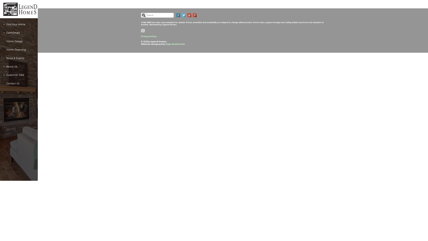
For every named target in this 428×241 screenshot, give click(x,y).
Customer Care (15, 74)
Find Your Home (15, 24)
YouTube (189, 15)
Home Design (14, 41)
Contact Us (12, 83)
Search (143, 15)
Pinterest (195, 15)
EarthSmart (13, 32)
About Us (11, 66)
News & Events (15, 58)
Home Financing (16, 49)
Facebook (178, 15)
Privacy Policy (148, 36)
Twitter (184, 15)
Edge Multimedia (175, 44)
